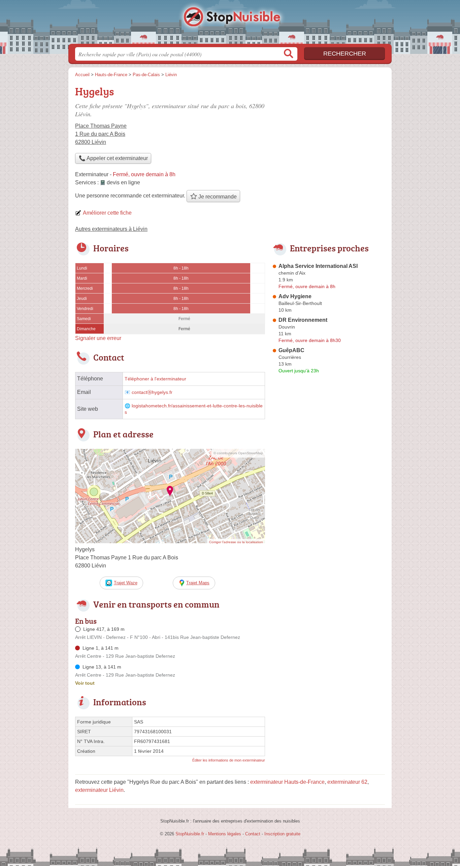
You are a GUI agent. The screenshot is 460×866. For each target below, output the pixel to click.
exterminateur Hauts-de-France (287, 782)
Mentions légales (224, 833)
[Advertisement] (328, 130)
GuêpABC (291, 350)
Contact (252, 833)
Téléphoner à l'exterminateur (155, 378)
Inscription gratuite (282, 833)
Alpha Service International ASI (318, 266)
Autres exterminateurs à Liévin (111, 229)
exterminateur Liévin (99, 790)
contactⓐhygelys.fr (152, 392)
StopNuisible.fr (230, 24)
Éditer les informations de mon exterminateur (228, 760)
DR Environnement (302, 320)
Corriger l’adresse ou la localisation (236, 542)
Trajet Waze (125, 582)
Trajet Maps (197, 582)
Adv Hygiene (294, 296)
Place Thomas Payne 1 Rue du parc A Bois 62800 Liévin (101, 134)
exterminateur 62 (347, 782)
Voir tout (85, 683)
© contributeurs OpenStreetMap (238, 453)
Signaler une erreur (98, 338)
